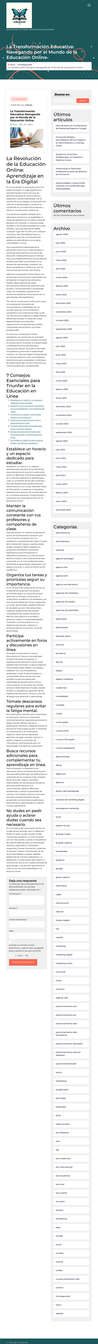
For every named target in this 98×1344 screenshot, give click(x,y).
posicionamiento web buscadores (66, 1033)
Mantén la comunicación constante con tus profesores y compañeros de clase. (27, 409)
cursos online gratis (65, 739)
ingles (59, 894)
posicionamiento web (66, 1023)
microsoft (60, 972)
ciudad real (61, 688)
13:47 (14, 124)
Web (11, 931)
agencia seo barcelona (67, 584)
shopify (59, 1236)
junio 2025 (61, 355)
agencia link (61, 567)
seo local (60, 1184)
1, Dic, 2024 (27, 124)
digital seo (61, 774)
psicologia (61, 1098)
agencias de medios (65, 601)
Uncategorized (25, 64)
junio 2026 (61, 251)
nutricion (60, 989)
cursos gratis (62, 722)
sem (58, 1141)
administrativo (63, 541)
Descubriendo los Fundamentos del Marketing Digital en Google (71, 127)
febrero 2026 (62, 286)
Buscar (82, 100)
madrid (59, 937)
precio (59, 1072)
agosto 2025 (62, 337)
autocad (60, 644)
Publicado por (21, 105)
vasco (58, 1305)
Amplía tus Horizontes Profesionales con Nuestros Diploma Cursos (69, 157)
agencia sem (62, 576)
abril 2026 (60, 268)
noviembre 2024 (64, 415)
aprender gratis (63, 636)
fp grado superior (64, 843)
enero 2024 (61, 501)
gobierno (60, 860)
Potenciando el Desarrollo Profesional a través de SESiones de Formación (71, 171)
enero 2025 (61, 398)
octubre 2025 (62, 320)
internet (59, 911)
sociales (60, 1253)
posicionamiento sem (66, 1006)
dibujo (59, 765)
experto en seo (63, 825)
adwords (60, 550)
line (57, 929)
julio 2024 (60, 449)
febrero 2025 (62, 389)
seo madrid (61, 1193)
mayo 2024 (61, 467)
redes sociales (62, 1124)
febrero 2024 (62, 492)
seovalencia (61, 1218)
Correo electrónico (18, 919)
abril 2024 (60, 475)
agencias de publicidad (67, 610)
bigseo (59, 670)
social (58, 1244)
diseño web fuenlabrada (67, 791)
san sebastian (62, 1132)
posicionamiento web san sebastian (68, 1053)
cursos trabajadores (65, 748)
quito (58, 1115)
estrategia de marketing (67, 808)
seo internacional (64, 1167)
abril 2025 (60, 372)
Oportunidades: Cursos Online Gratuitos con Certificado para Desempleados (70, 186)
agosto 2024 (62, 441)
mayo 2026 (61, 260)
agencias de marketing (67, 593)
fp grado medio (63, 834)
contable (60, 705)
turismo (59, 1287)
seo (57, 1150)
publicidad (61, 1107)
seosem (59, 1210)
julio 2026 (60, 243)
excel (58, 817)
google (59, 868)
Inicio (12, 64)
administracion (63, 533)
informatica (61, 886)
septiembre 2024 (64, 432)
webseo (59, 1313)
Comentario (15, 894)
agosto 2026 (62, 234)
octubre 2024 (62, 423)
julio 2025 (60, 346)
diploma (60, 782)
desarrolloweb (63, 756)
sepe (58, 1227)
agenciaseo (61, 619)
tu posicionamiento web (67, 1279)
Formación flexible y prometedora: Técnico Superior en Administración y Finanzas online (71, 141)
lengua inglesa (63, 920)
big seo (59, 662)
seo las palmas (63, 1175)
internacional (62, 903)
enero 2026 (61, 294)
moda (59, 980)
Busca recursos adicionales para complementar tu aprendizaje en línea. (26, 434)
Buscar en (62, 94)
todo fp (59, 1262)
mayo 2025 (61, 363)
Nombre (13, 908)
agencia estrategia (65, 558)
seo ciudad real (63, 1158)
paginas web (62, 998)
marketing (61, 946)
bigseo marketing (64, 679)
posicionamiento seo (66, 1015)
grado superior (63, 877)
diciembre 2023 (63, 510)
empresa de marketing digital (70, 799)
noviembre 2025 (63, 312)
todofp (59, 1270)
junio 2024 (61, 458)
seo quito (60, 1201)
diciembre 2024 (63, 406)
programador (62, 1089)
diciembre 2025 (63, 303)
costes (59, 713)
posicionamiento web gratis (69, 1043)
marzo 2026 (61, 277)
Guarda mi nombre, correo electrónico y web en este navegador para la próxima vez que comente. (26, 948)
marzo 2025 (61, 380)
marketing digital (64, 954)
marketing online (64, 963)
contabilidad (62, 696)
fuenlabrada (61, 851)
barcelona (60, 653)
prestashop (61, 1081)
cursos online (62, 731)
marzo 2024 (61, 484)
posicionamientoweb (66, 1063)
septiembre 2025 (64, 329)
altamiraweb (62, 627)
